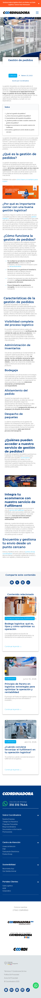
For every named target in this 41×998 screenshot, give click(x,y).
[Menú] (37, 12)
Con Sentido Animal (9, 871)
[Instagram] (6, 990)
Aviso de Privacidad (11, 978)
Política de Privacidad (11, 975)
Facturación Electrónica (11, 852)
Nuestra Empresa (9, 819)
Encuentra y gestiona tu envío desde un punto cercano (20, 131)
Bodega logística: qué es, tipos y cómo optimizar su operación (20, 626)
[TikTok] (28, 990)
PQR (4, 849)
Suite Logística (8, 886)
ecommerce (25, 458)
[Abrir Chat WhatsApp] (36, 985)
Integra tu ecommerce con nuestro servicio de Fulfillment (20, 126)
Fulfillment (12, 75)
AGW (4, 888)
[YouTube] (17, 990)
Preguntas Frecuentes (10, 824)
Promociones (7, 832)
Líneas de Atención (9, 846)
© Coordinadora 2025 (11, 981)
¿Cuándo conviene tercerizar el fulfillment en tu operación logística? (20, 750)
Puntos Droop (7, 854)
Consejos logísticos (14, 618)
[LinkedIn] (22, 990)
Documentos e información (12, 829)
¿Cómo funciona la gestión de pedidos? (18, 116)
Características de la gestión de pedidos (18, 118)
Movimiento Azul (8, 869)
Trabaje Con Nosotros (10, 822)
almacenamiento (15, 266)
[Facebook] (11, 990)
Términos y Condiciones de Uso (15, 971)
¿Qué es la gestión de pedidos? (16, 113)
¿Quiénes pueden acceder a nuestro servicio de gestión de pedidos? (21, 122)
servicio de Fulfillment (16, 510)
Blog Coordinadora (9, 827)
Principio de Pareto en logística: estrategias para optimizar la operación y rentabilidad (20, 688)
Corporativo (7, 891)
